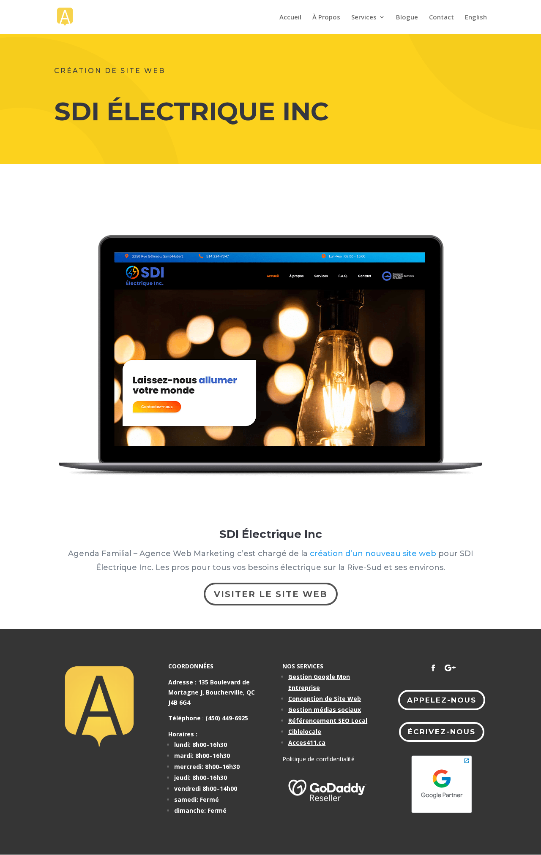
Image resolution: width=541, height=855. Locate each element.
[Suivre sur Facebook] (433, 668)
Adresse (180, 682)
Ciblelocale (304, 731)
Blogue (407, 17)
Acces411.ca (306, 742)
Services (364, 17)
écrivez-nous (441, 731)
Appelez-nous (441, 700)
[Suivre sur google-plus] (450, 668)
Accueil (290, 17)
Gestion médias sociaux (324, 710)
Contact (441, 17)
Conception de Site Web (324, 699)
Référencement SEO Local (327, 721)
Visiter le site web (271, 594)
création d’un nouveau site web (373, 553)
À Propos (326, 17)
